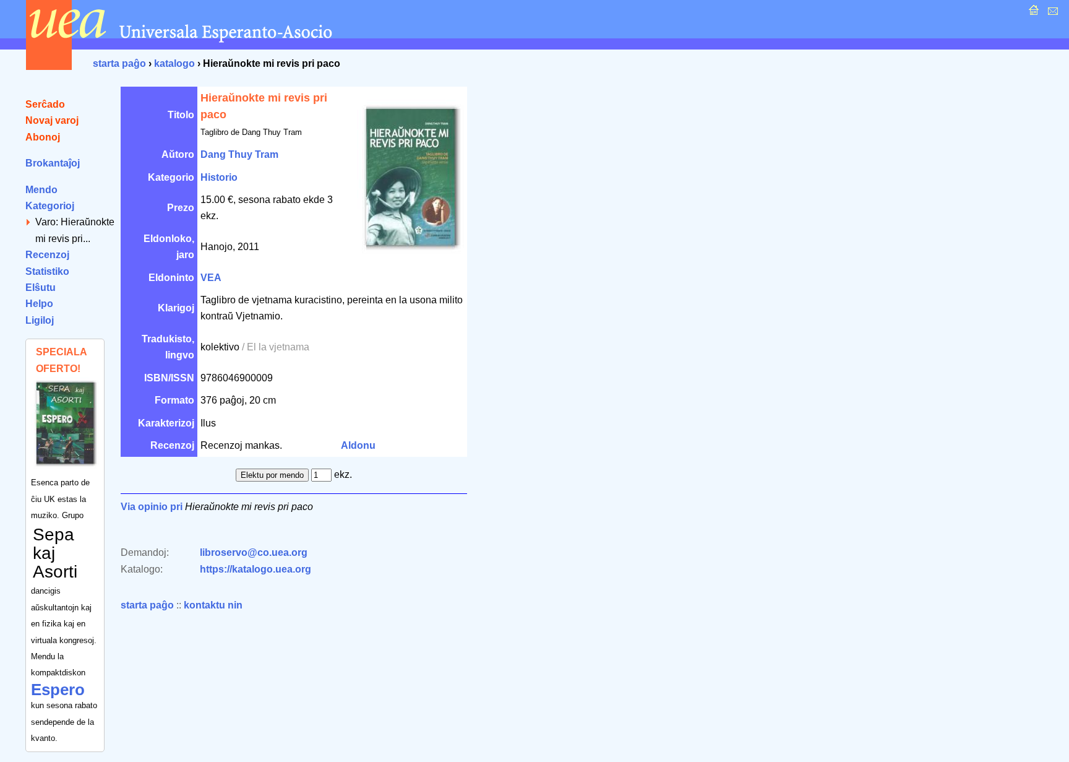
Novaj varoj (52, 120)
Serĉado (45, 104)
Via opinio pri (151, 506)
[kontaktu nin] (1051, 13)
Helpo (39, 303)
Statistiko (47, 271)
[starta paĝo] (1032, 13)
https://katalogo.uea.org (255, 569)
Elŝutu (40, 287)
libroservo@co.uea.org (253, 552)
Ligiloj (39, 320)
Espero (58, 689)
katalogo (174, 63)
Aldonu (358, 445)
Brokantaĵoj (52, 163)
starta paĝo (119, 63)
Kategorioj (49, 206)
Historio (219, 177)
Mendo (41, 189)
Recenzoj (47, 254)
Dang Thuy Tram (239, 154)
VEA (210, 277)
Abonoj (42, 137)
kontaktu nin (213, 605)
